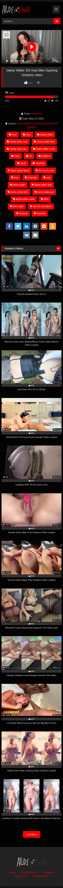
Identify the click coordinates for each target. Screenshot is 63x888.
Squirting (31, 127)
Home (12, 872)
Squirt (23, 163)
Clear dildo (22, 123)
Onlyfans (46, 156)
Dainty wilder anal (18, 141)
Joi (55, 123)
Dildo (17, 156)
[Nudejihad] (26, 9)
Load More (31, 834)
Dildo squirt (18, 206)
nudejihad (36, 113)
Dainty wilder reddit (45, 149)
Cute (32, 123)
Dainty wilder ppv (18, 149)
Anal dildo (32, 177)
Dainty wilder (44, 123)
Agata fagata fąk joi (20, 170)
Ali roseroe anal (46, 170)
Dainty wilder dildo (46, 141)
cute (48, 177)
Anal (14, 134)
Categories (48, 872)
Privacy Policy (29, 872)
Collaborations (40, 876)
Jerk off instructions (42, 206)
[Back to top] (53, 879)
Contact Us (21, 876)
